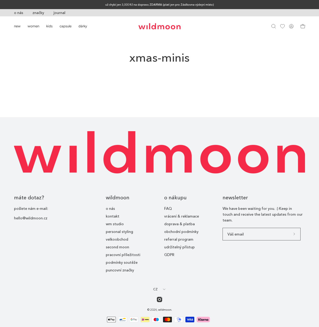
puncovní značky (120, 270)
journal (59, 12)
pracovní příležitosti (123, 254)
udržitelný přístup (179, 247)
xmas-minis (159, 57)
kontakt (112, 216)
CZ (155, 289)
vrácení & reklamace (181, 216)
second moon (117, 247)
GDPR (169, 254)
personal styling (119, 231)
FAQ (168, 208)
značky (38, 12)
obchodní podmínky (181, 231)
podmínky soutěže (122, 262)
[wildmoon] (159, 26)
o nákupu (175, 197)
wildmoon (117, 197)
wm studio (115, 224)
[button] (273, 26)
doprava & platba (179, 224)
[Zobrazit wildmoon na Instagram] (159, 299)
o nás (18, 12)
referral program (178, 239)
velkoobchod (117, 239)
